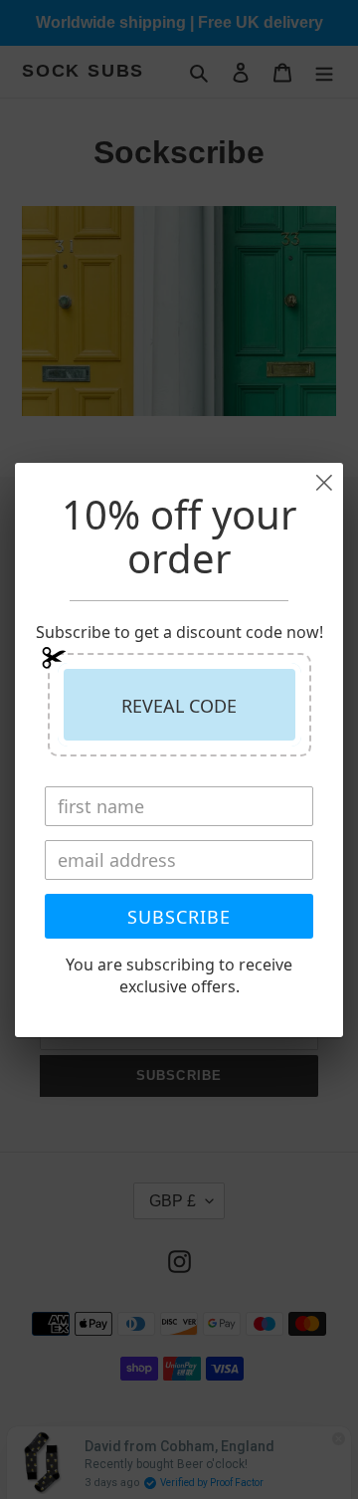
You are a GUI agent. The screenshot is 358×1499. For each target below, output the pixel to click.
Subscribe (179, 917)
